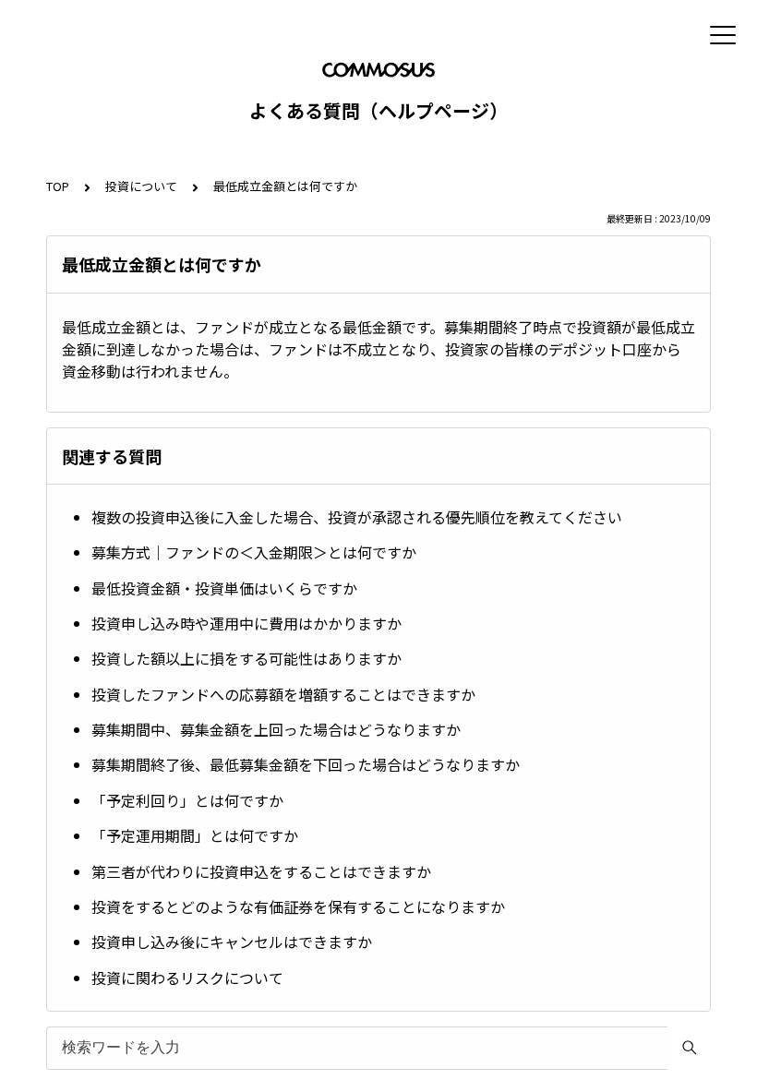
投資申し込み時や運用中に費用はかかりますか (246, 623)
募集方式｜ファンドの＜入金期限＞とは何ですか (253, 552)
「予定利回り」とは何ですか (187, 800)
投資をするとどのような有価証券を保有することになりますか (298, 906)
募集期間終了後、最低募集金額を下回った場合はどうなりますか (305, 764)
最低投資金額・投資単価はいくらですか (224, 588)
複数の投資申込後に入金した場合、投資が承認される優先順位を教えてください (356, 517)
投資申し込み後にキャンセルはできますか (231, 941)
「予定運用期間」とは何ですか (194, 835)
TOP (57, 186)
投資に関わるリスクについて (187, 977)
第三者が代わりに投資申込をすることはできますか (261, 871)
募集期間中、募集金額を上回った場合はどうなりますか (276, 729)
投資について (141, 186)
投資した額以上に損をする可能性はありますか (246, 658)
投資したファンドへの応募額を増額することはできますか (283, 694)
